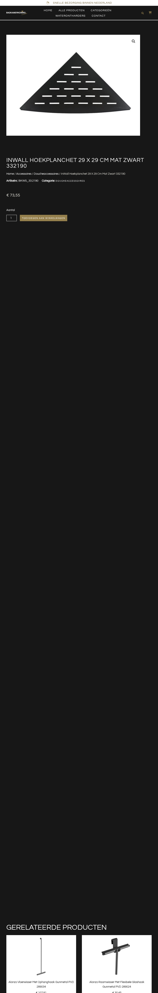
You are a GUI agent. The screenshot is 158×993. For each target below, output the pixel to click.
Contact (99, 15)
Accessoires (23, 173)
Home (48, 10)
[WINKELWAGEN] (148, 12)
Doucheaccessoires (46, 173)
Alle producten (72, 10)
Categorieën (101, 10)
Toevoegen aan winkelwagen (43, 218)
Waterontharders (70, 15)
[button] (142, 13)
